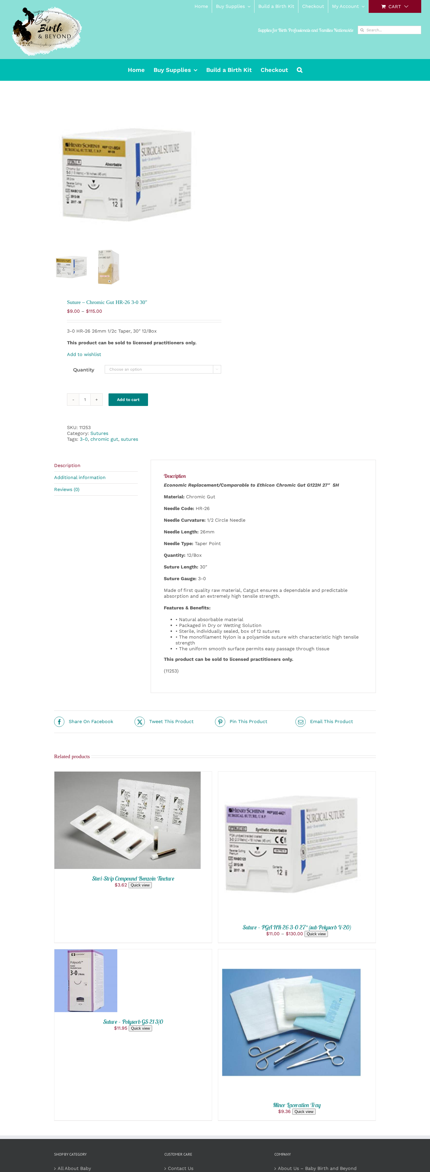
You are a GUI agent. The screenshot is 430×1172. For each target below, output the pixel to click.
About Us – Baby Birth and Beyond (317, 1168)
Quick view (140, 885)
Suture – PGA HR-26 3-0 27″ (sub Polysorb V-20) (297, 927)
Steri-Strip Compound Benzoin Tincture (133, 878)
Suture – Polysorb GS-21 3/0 (133, 1021)
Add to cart (128, 399)
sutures (129, 439)
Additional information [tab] (80, 477)
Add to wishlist (84, 354)
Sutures (99, 433)
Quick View (150, 821)
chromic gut (104, 439)
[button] (300, 70)
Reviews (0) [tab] (67, 489)
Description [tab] (67, 465)
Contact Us (180, 1168)
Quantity (83, 370)
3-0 (84, 439)
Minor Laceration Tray (297, 1105)
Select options (271, 845)
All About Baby (74, 1168)
